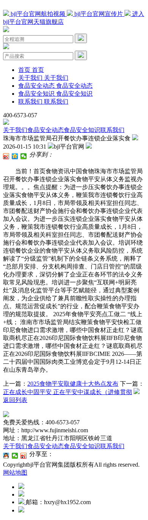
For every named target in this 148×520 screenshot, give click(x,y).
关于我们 (15, 130)
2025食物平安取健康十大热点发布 (72, 383)
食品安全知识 (82, 130)
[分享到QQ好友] (6, 456)
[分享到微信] (23, 156)
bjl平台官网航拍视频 (38, 14)
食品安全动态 (45, 130)
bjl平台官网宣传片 (98, 14)
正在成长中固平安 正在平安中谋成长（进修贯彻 (67, 392)
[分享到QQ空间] (15, 156)
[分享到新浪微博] (6, 156)
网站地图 (15, 472)
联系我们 (112, 130)
